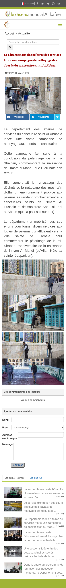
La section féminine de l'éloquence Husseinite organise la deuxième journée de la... (43, 536)
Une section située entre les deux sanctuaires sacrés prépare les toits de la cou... (41, 552)
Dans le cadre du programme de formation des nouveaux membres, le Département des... (43, 568)
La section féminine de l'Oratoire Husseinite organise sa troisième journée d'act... (44, 493)
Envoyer (18, 465)
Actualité (24, 33)
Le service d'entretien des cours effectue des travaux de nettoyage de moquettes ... (43, 506)
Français (28, 3)
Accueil (9, 33)
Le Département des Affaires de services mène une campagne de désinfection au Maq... (43, 523)
